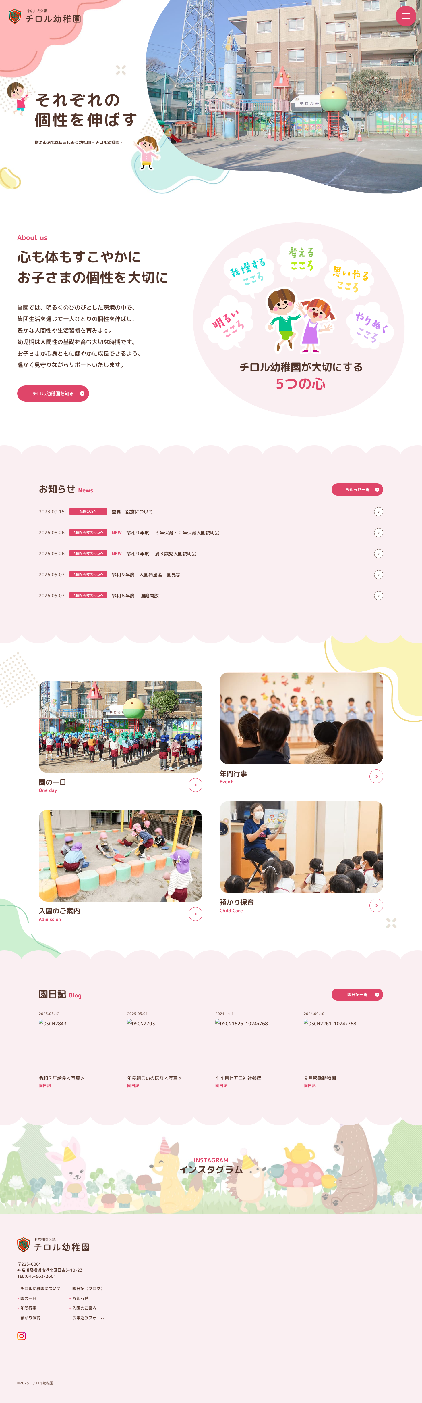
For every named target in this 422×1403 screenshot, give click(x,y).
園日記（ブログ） (88, 1288)
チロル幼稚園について (40, 1288)
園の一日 (28, 1298)
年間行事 (28, 1308)
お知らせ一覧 (357, 489)
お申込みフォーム (88, 1318)
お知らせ (80, 1298)
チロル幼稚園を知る (53, 393)
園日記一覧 (357, 994)
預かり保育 (30, 1318)
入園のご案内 (84, 1308)
